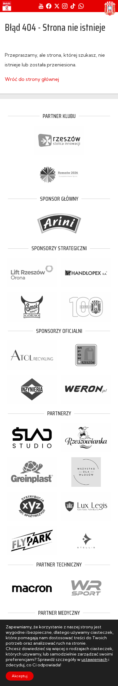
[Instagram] (64, 6)
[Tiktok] (73, 6)
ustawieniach (94, 659)
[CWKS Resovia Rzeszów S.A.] (110, 8)
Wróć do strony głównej (32, 79)
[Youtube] (41, 6)
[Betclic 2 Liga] (6, 6)
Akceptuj (20, 676)
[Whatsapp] (81, 6)
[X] (57, 6)
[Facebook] (48, 6)
